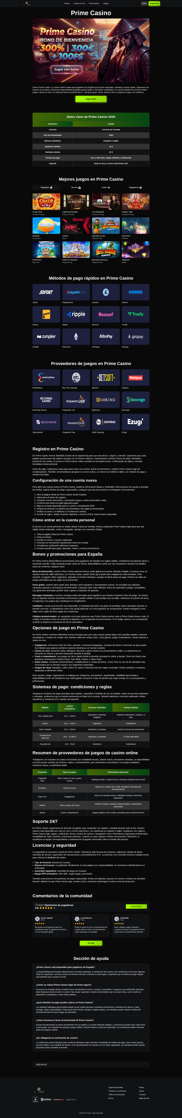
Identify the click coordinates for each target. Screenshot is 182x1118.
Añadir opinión (136, 906)
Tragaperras (134, 187)
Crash (104, 187)
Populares (45, 187)
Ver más (91, 943)
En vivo (75, 187)
